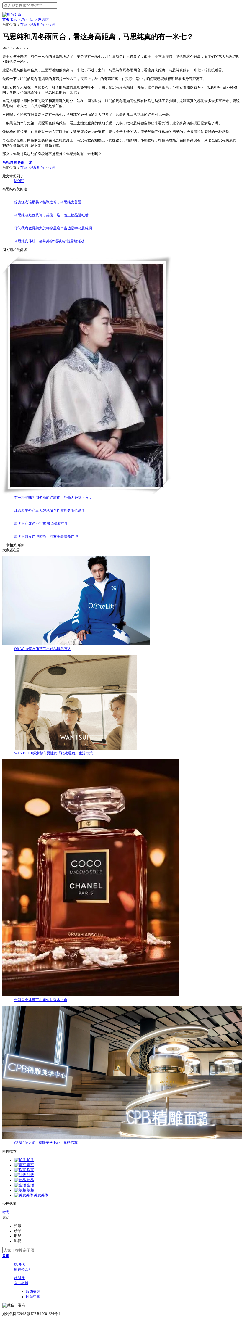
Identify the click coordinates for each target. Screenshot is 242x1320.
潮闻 (45, 19)
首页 (23, 24)
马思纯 (7, 162)
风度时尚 (37, 24)
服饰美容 (33, 1292)
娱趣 (37, 19)
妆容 (13, 19)
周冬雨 (19, 162)
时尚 (5, 1212)
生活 (29, 19)
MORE (19, 181)
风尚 (21, 19)
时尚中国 (33, 1297)
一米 (28, 162)
